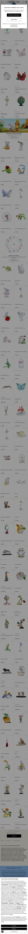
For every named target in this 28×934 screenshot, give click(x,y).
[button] (25, 5)
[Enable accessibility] (2, 931)
